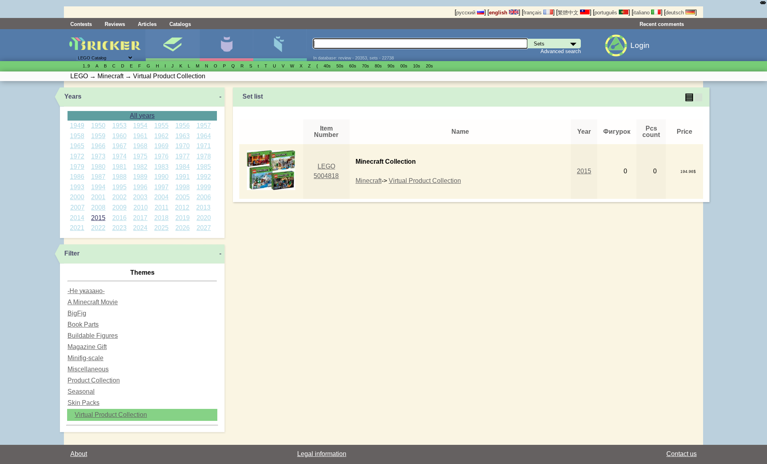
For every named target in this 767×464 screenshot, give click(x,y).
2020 (204, 217)
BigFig (77, 313)
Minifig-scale (85, 358)
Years (72, 96)
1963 (182, 136)
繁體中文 (569, 13)
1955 (161, 125)
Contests (81, 24)
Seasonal (81, 391)
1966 (98, 146)
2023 (119, 227)
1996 (140, 187)
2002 (119, 197)
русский (466, 13)
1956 (182, 125)
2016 (119, 217)
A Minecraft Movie (93, 302)
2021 (77, 227)
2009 (119, 207)
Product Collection (94, 380)
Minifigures (226, 45)
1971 (204, 146)
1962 (161, 136)
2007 (77, 207)
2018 (161, 217)
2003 (140, 197)
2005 (182, 197)
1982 (140, 166)
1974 (119, 156)
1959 (98, 136)
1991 (182, 176)
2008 (98, 207)
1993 (77, 187)
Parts (279, 45)
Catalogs (180, 24)
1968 (140, 146)
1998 (182, 187)
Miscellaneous (88, 369)
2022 (98, 227)
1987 (98, 176)
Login (640, 45)
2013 (203, 207)
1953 (119, 125)
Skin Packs (83, 402)
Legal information (321, 453)
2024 (140, 227)
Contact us (681, 453)
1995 (119, 187)
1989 (140, 176)
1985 (204, 166)
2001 (98, 197)
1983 (161, 166)
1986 (77, 176)
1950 (98, 125)
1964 (204, 136)
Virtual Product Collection (111, 414)
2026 (182, 227)
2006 (204, 197)
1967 (119, 146)
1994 (98, 187)
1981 (119, 166)
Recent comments (662, 24)
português (606, 13)
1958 (77, 136)
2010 (140, 207)
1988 (119, 176)
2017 (140, 217)
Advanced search (560, 51)
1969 (161, 146)
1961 (140, 136)
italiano (642, 13)
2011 (162, 207)
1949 (77, 125)
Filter (71, 253)
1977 (182, 156)
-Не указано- (86, 291)
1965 (77, 146)
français (533, 13)
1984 (182, 166)
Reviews (115, 24)
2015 (98, 217)
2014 (77, 217)
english (499, 13)
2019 (182, 217)
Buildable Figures (93, 335)
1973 (98, 156)
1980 (98, 166)
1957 (204, 125)
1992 (204, 176)
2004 (161, 197)
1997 (161, 187)
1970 (182, 146)
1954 (140, 125)
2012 (182, 207)
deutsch (676, 13)
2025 (161, 227)
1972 (77, 156)
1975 (140, 156)
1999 (204, 187)
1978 (204, 156)
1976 (161, 156)
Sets (172, 45)
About (78, 453)
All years (142, 115)
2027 (204, 227)
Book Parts (83, 324)
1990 (161, 176)
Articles (147, 24)
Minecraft (369, 180)
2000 (77, 197)
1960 (119, 136)
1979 (77, 166)
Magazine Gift (87, 346)
